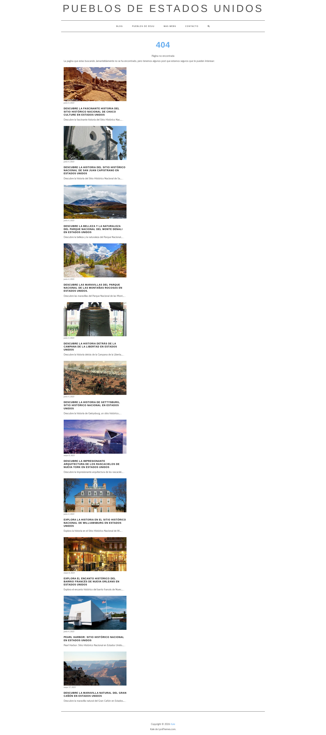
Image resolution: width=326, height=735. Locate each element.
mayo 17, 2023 (70, 687)
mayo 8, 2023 (69, 455)
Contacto (191, 26)
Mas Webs (170, 26)
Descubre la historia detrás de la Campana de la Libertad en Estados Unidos (90, 346)
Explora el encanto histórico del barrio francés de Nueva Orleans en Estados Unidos (91, 581)
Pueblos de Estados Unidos (163, 8)
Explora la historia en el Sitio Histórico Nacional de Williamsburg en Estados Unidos (95, 522)
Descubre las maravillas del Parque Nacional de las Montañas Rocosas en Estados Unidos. (93, 287)
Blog (119, 26)
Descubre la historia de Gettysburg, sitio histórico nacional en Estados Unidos (92, 405)
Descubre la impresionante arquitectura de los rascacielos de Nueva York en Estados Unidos (92, 464)
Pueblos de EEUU (143, 26)
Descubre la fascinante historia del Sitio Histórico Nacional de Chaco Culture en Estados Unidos (92, 111)
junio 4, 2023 (69, 103)
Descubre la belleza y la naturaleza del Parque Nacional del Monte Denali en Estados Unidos (93, 229)
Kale (173, 724)
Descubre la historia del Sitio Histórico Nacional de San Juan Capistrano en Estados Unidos (94, 170)
